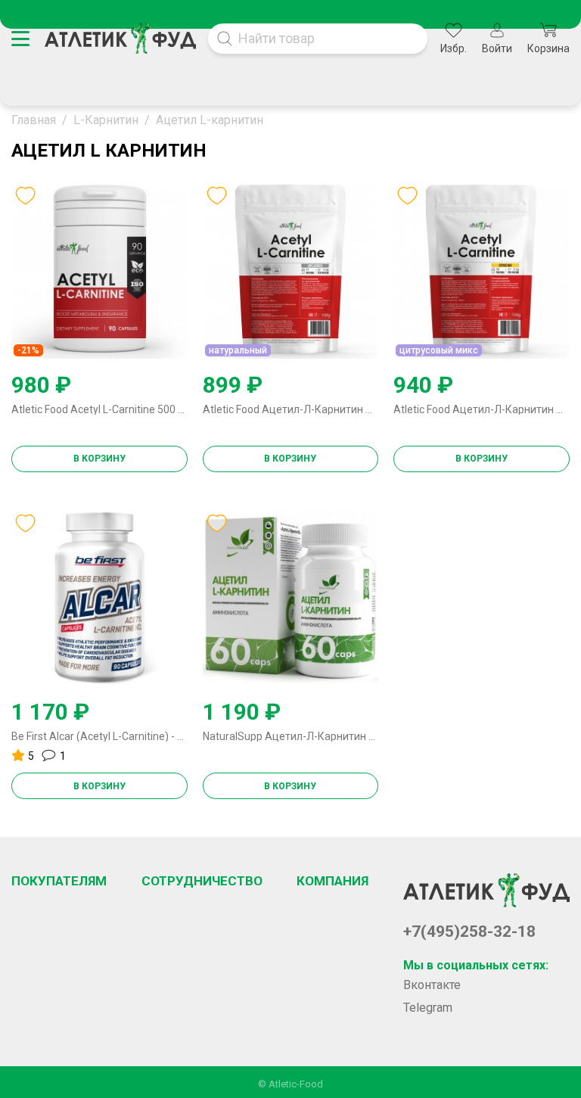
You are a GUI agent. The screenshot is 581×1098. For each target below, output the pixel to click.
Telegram (427, 1007)
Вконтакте (432, 985)
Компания (332, 880)
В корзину (99, 458)
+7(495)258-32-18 (469, 931)
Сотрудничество (202, 880)
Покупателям (59, 880)
